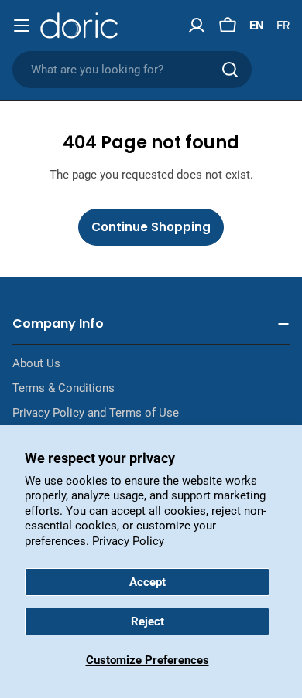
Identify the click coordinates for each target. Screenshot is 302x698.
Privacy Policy (128, 541)
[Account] (196, 25)
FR (283, 25)
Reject (147, 621)
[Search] (230, 69)
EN (256, 25)
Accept (147, 582)
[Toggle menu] (21, 25)
